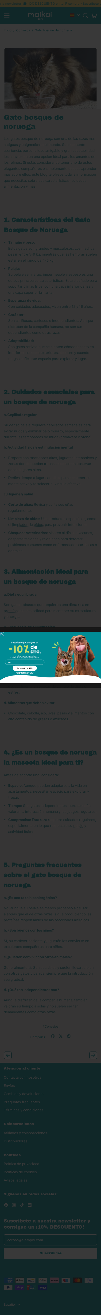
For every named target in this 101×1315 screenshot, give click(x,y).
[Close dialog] (2, 634)
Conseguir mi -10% (25, 668)
